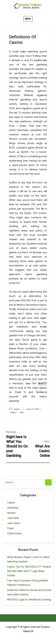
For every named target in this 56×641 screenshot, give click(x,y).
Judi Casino (13, 523)
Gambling (12, 507)
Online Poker (14, 533)
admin (17, 409)
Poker (10, 528)
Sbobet (11, 513)
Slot (22, 412)
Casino (13, 412)
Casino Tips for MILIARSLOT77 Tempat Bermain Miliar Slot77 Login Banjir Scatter (29, 571)
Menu (28, 18)
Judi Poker (13, 518)
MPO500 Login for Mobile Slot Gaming (29, 599)
